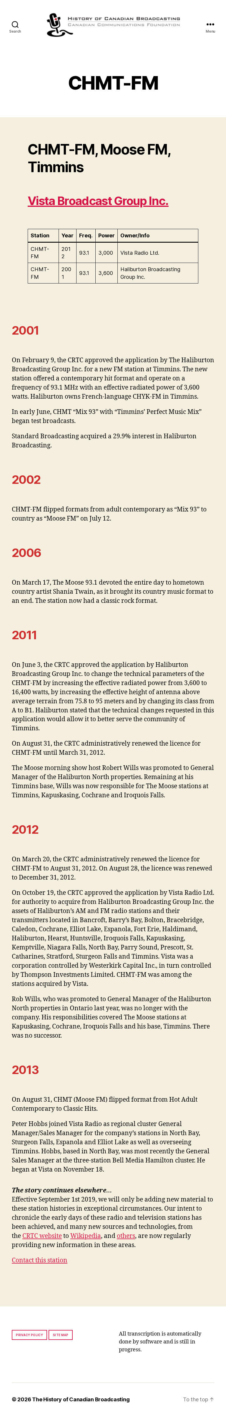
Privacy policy (29, 1335)
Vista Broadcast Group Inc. (98, 201)
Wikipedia (85, 1236)
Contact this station (39, 1260)
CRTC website (42, 1236)
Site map (61, 1335)
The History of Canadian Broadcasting (80, 1399)
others (126, 1236)
